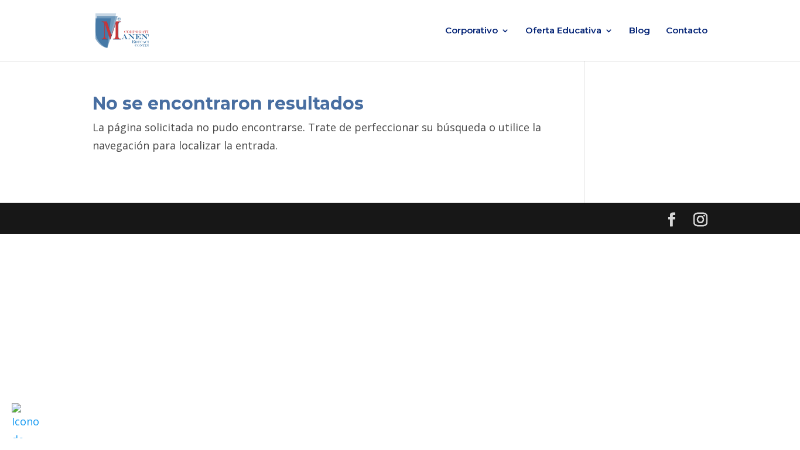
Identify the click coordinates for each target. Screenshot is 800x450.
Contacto (686, 31)
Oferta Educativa (563, 31)
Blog (639, 31)
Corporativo (471, 31)
